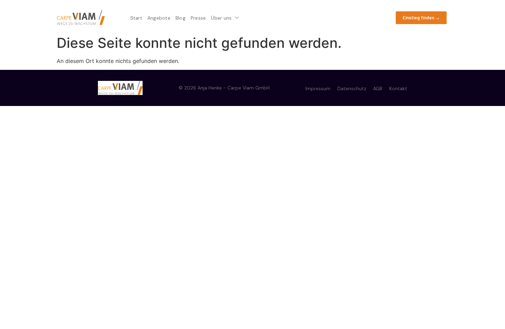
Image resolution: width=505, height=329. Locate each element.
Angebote (158, 18)
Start (136, 18)
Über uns (221, 18)
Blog (181, 18)
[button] (421, 17)
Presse (198, 18)
